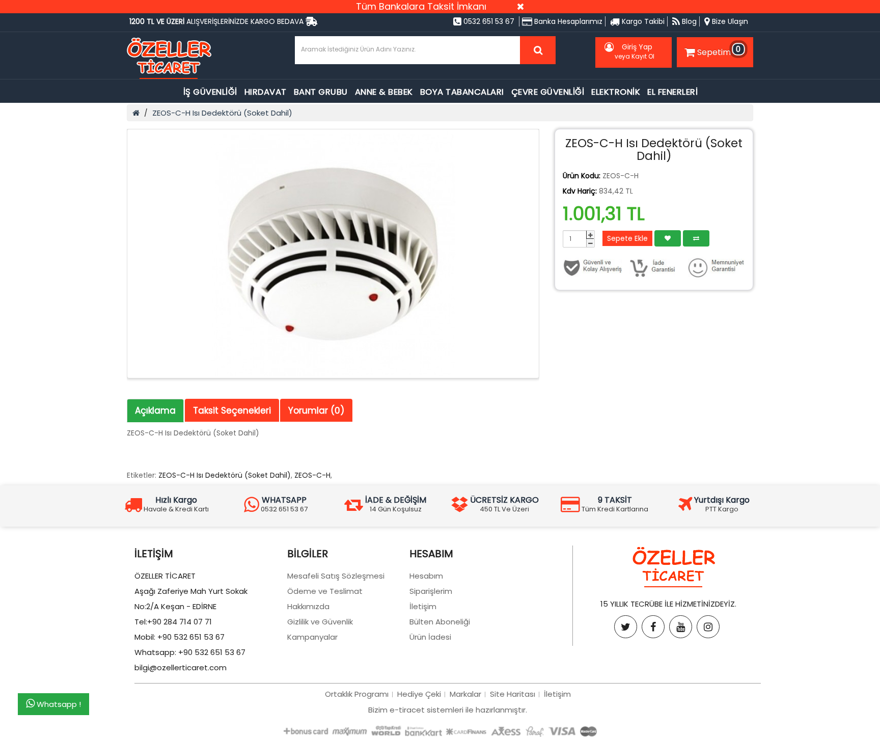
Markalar (465, 694)
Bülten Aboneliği (439, 621)
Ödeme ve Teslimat (325, 591)
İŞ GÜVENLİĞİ (210, 92)
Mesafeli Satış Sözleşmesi (335, 575)
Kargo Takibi (642, 21)
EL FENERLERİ (672, 92)
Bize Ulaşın (729, 21)
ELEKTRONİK (615, 92)
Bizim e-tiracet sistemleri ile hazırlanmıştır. (447, 709)
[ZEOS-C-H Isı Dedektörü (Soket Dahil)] (333, 253)
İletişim (422, 606)
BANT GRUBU (321, 92)
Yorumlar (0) (316, 410)
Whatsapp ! (58, 704)
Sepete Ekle (627, 238)
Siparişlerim (430, 591)
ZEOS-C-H (312, 475)
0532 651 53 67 (487, 21)
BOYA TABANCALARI (462, 92)
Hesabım (426, 575)
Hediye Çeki (419, 694)
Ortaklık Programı (357, 694)
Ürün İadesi (430, 637)
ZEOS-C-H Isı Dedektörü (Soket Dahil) (222, 112)
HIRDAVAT (265, 92)
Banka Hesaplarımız (567, 21)
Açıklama (155, 410)
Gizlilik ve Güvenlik (320, 621)
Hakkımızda (308, 606)
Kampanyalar (312, 637)
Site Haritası (512, 694)
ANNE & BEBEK (384, 92)
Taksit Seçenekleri (232, 410)
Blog (688, 21)
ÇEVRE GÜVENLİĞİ (548, 92)
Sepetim (719, 50)
